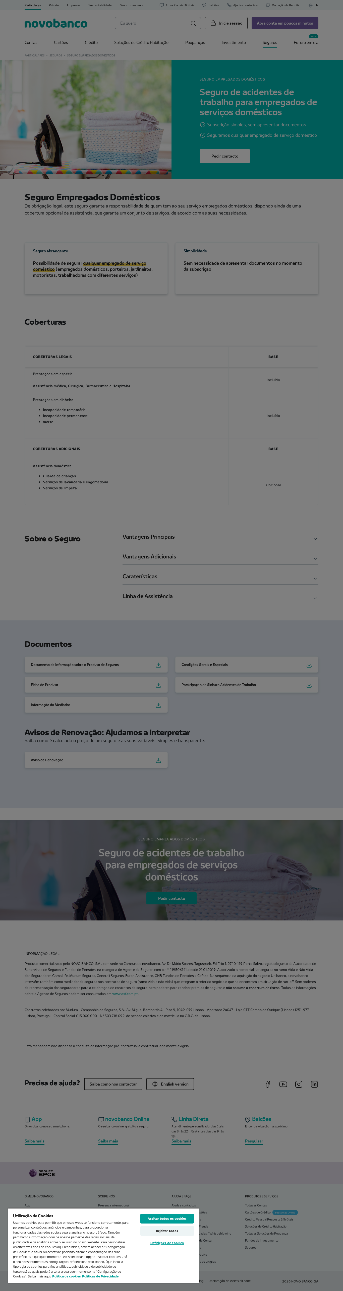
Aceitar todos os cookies (167, 1218)
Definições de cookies (167, 1243)
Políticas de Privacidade (100, 1276)
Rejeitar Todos (167, 1231)
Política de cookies (66, 1276)
